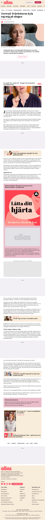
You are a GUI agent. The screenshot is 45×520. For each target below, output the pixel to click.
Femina (19, 511)
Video (28, 6)
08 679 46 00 (37, 518)
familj (31, 443)
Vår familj (33, 10)
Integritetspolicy (5, 500)
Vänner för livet (26, 10)
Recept (26, 511)
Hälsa (21, 491)
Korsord (9, 10)
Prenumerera (29, 2)
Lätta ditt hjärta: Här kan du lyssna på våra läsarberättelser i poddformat (18, 186)
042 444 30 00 (18, 517)
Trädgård (9, 6)
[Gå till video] (39, 84)
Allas (33, 495)
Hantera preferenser (6, 498)
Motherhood (31, 511)
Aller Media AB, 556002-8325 (16, 518)
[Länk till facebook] (2, 484)
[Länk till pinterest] (10, 484)
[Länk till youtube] (7, 484)
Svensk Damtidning (14, 511)
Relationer (15, 6)
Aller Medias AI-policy (6, 502)
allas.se (40, 517)
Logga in (38, 2)
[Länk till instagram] (5, 484)
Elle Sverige (5, 511)
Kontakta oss (35, 489)
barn (9, 443)
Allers (33, 498)
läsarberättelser (21, 443)
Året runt (34, 502)
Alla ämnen (4, 491)
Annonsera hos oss (37, 491)
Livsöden (3, 6)
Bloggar (33, 6)
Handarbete (22, 6)
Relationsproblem (17, 10)
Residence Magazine (38, 511)
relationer (3, 19)
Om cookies (4, 495)
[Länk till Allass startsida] (13, 2)
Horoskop (39, 6)
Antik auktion (35, 504)
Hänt (9, 511)
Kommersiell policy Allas (7, 504)
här (25, 254)
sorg (27, 443)
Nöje (21, 500)
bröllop (35, 443)
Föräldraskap (40, 10)
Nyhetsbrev (4, 489)
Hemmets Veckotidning (38, 500)
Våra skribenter (5, 493)
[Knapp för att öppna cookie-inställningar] (43, 2)
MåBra (23, 511)
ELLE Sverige (8, 515)
